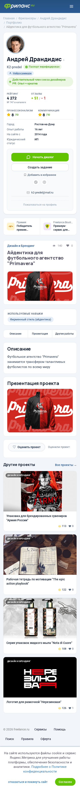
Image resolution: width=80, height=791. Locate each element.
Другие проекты (19, 464)
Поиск (9, 739)
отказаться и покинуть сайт (28, 782)
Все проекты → (66, 465)
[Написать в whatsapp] (44, 182)
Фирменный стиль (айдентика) (30, 319)
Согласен (65, 782)
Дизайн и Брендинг (21, 245)
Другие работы (64, 333)
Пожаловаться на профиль (40, 204)
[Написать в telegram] (35, 182)
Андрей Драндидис (34, 59)
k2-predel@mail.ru (42, 192)
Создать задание (40, 167)
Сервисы (40, 729)
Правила (27, 739)
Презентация (40, 333)
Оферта (46, 739)
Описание (15, 333)
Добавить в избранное (41, 174)
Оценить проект (27, 447)
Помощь (60, 729)
